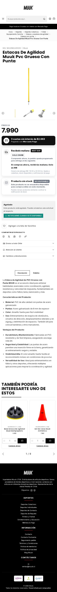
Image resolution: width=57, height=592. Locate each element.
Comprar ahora (14, 446)
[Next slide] (53, 113)
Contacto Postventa (28, 537)
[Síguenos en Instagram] (31, 490)
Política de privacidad (28, 550)
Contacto (28, 534)
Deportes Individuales (28, 507)
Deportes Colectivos (32, 32)
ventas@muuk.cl (28, 567)
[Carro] (54, 19)
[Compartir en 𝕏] (9, 237)
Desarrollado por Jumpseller (40, 588)
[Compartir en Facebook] (3, 237)
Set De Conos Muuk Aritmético (42, 430)
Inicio (11, 32)
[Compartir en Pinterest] (20, 237)
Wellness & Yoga (28, 523)
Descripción (22, 273)
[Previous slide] (4, 113)
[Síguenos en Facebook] (34, 490)
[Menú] (3, 19)
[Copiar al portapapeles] (25, 237)
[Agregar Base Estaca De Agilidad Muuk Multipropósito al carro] (22, 440)
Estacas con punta (27, 36)
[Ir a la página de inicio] (28, 8)
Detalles (36, 273)
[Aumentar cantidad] (15, 440)
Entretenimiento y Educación (29, 520)
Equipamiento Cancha (15, 34)
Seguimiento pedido (28, 540)
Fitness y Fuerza (28, 517)
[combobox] (26, 19)
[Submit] (44, 19)
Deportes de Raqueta (28, 514)
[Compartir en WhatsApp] (14, 237)
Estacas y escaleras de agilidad (37, 34)
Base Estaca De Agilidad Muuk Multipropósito (14, 430)
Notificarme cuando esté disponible (24, 216)
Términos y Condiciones (28, 543)
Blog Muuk (28, 553)
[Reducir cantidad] (4, 440)
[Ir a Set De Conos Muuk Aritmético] (42, 413)
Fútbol (43, 32)
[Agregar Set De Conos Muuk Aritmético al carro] (50, 440)
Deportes (19, 32)
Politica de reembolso (29, 547)
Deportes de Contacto (28, 510)
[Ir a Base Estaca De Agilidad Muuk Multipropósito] (14, 413)
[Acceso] (50, 19)
